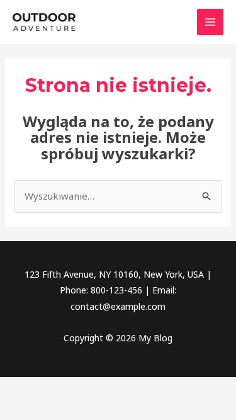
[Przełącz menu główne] (210, 22)
